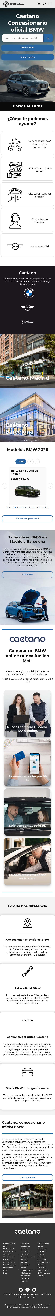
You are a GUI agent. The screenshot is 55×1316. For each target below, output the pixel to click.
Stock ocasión (27, 57)
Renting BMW (43, 1243)
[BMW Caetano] (6, 4)
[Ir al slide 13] (39, 507)
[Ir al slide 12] (37, 507)
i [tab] (37, 461)
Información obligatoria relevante (25, 1278)
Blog (5, 1273)
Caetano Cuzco (44, 1262)
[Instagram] (27, 1290)
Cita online (27, 574)
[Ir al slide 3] (12, 507)
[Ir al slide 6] (20, 507)
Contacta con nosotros (40, 221)
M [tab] (31, 461)
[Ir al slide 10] (31, 507)
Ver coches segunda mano (40, 170)
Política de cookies (27, 1257)
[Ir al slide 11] (34, 507)
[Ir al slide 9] (29, 507)
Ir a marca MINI (40, 246)
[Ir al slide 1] (7, 507)
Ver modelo (27, 501)
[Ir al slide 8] (26, 507)
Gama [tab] (20, 461)
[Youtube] (34, 1290)
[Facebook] (21, 1290)
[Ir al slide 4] (15, 507)
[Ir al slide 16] (47, 507)
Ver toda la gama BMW (27, 519)
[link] (27, 361)
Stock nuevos (27, 48)
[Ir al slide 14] (42, 507)
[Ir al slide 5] (18, 507)
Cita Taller (7, 1254)
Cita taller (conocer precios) (39, 195)
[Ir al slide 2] (10, 507)
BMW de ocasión (9, 1251)
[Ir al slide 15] (45, 507)
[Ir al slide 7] (23, 507)
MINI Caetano (43, 1270)
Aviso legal (25, 1243)
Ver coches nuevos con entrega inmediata (40, 144)
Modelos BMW (8, 1249)
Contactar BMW (27, 1177)
